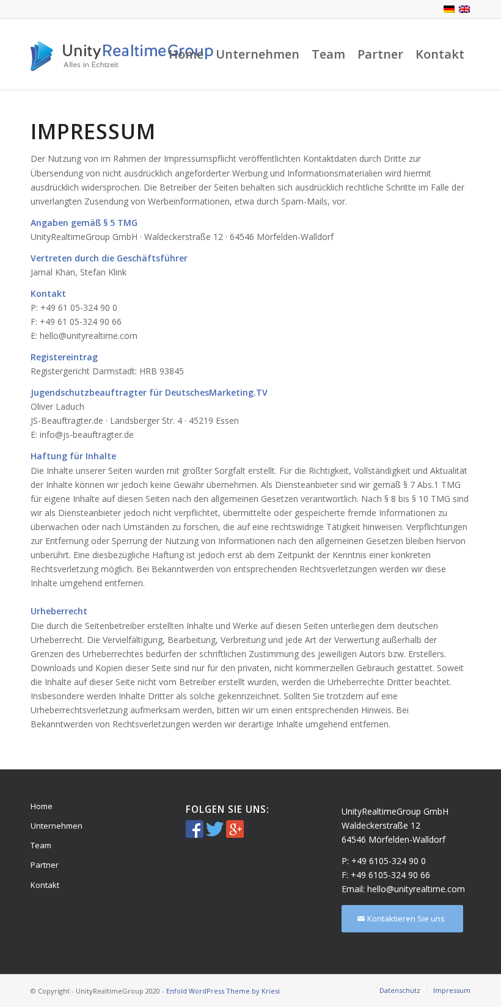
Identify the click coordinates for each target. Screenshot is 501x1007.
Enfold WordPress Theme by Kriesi (223, 990)
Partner (45, 864)
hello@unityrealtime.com (416, 889)
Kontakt (45, 884)
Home (42, 806)
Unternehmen (56, 825)
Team (41, 845)
